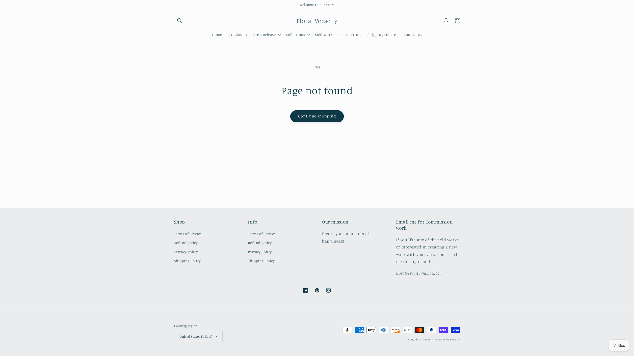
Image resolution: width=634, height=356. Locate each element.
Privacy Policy (186, 252)
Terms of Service (188, 234)
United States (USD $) (196, 336)
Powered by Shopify (447, 339)
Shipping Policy (187, 261)
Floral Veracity (424, 339)
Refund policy (186, 243)
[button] (179, 20)
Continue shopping (317, 116)
